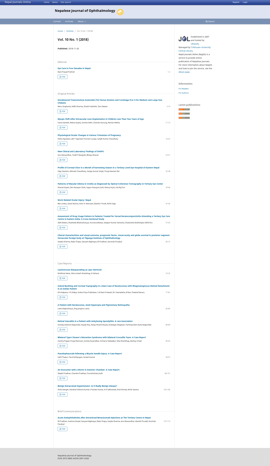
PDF (63, 77)
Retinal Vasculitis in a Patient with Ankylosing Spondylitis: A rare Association (95, 321)
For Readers (184, 88)
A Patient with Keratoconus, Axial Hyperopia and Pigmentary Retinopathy (94, 305)
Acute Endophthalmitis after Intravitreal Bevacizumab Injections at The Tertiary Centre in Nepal (104, 417)
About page (184, 72)
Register (236, 2)
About (55, 2)
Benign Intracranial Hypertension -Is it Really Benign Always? (87, 386)
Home (46, 2)
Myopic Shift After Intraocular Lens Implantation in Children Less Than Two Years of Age (101, 119)
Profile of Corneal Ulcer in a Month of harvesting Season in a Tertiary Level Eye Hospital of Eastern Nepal (108, 167)
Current (57, 21)
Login (245, 2)
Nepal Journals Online (18, 2)
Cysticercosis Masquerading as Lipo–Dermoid (80, 269)
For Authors (184, 93)
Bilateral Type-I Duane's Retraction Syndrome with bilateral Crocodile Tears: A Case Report (102, 337)
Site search (66, 2)
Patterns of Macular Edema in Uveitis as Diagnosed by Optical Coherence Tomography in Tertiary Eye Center (110, 183)
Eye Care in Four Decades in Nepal (74, 68)
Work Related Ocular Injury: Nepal (74, 200)
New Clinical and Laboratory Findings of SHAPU (81, 151)
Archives (69, 21)
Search (211, 21)
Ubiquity (195, 43)
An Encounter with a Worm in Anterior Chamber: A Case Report (89, 369)
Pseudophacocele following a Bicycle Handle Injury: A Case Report (90, 353)
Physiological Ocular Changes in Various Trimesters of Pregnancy (89, 135)
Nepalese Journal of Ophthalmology (85, 10)
